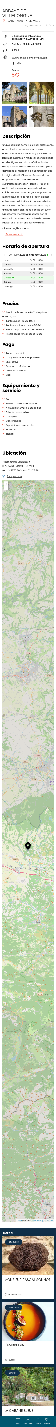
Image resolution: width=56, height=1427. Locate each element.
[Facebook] (15, 63)
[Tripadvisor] (21, 63)
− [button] (6, 488)
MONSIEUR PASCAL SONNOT (27, 1279)
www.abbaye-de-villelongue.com (30, 57)
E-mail (15, 49)
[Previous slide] (4, 255)
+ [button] (6, 483)
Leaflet (19, 1220)
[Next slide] (51, 255)
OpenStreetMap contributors (42, 1220)
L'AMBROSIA (14, 1345)
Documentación (14, 234)
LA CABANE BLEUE (18, 1410)
